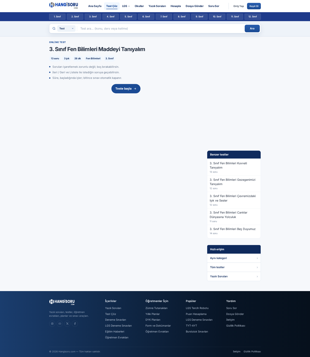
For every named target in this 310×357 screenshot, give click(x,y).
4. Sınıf (110, 16)
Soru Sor (213, 6)
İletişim (230, 319)
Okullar (139, 6)
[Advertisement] (126, 122)
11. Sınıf (235, 16)
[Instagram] (52, 324)
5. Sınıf (128, 16)
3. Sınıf (93, 16)
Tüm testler (217, 267)
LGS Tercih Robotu (197, 308)
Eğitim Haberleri (114, 331)
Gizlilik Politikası (235, 325)
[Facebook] (75, 324)
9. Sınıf (199, 16)
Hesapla (176, 6)
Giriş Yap (238, 6)
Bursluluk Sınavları (197, 331)
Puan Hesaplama (196, 313)
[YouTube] (60, 324)
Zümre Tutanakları (156, 308)
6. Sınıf (146, 16)
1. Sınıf (57, 16)
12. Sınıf (252, 16)
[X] (67, 324)
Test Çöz (112, 6)
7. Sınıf (163, 16)
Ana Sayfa (95, 6)
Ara (252, 28)
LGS (124, 6)
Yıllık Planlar (152, 313)
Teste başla (123, 88)
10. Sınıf (217, 16)
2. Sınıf (75, 16)
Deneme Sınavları (115, 319)
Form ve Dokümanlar (158, 325)
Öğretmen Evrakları (116, 337)
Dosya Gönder (195, 6)
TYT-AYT (191, 325)
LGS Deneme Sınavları (118, 325)
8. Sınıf (181, 16)
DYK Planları (152, 319)
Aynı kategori (218, 258)
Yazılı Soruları (157, 6)
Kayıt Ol (254, 6)
